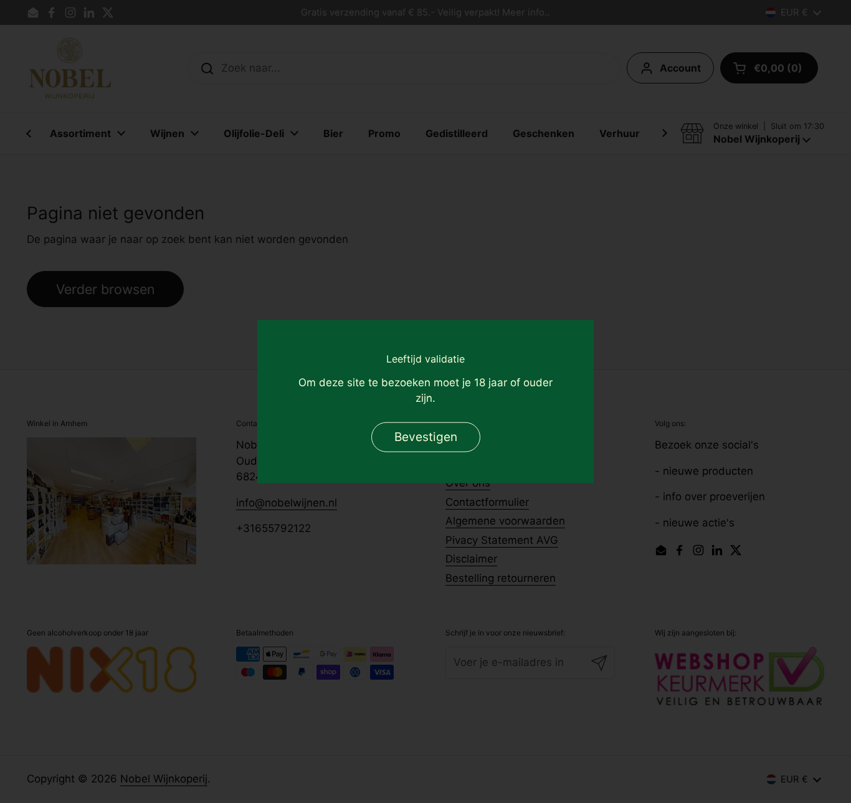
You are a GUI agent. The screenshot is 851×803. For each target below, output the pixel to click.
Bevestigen (425, 436)
